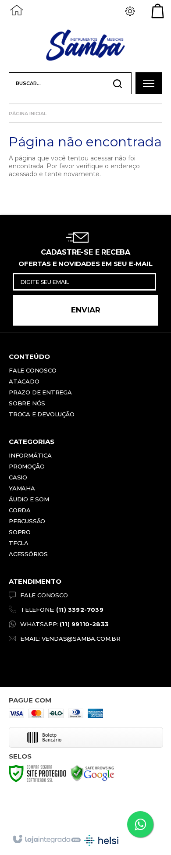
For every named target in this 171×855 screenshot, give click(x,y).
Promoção (26, 466)
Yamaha (22, 488)
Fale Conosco (33, 370)
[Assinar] (85, 310)
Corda (20, 510)
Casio (18, 477)
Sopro (20, 532)
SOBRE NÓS (27, 403)
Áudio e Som (29, 499)
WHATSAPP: (64, 624)
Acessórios (28, 553)
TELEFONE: (62, 609)
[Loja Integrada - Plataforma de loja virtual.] (46, 839)
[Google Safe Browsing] (92, 773)
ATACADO (24, 381)
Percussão (27, 521)
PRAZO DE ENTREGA (40, 392)
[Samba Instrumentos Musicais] (85, 46)
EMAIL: (70, 638)
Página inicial (27, 113)
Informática (30, 455)
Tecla (18, 542)
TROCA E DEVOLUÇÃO (42, 414)
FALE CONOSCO (44, 595)
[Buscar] (117, 83)
